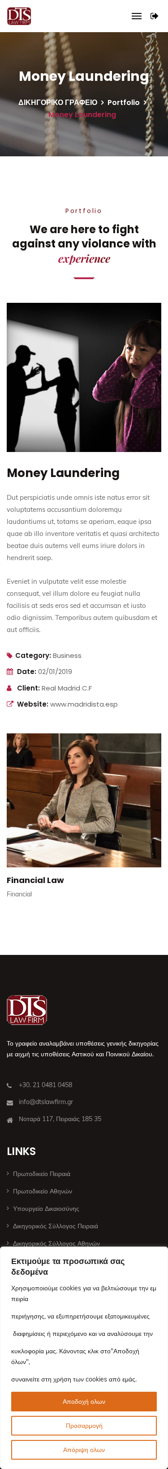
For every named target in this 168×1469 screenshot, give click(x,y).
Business (67, 655)
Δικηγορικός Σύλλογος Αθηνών (56, 1243)
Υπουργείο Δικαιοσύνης (46, 1209)
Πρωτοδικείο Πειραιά (41, 1174)
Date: (26, 671)
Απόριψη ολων (84, 1450)
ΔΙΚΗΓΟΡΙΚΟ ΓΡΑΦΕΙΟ (57, 102)
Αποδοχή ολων (84, 1402)
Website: (32, 704)
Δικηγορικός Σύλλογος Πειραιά (55, 1226)
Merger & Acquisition (63, 900)
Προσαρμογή (84, 1426)
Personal (31, 914)
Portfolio (124, 102)
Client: (28, 688)
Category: (33, 655)
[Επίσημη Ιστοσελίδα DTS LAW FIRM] (19, 16)
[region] (84, 1358)
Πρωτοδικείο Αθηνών (42, 1191)
